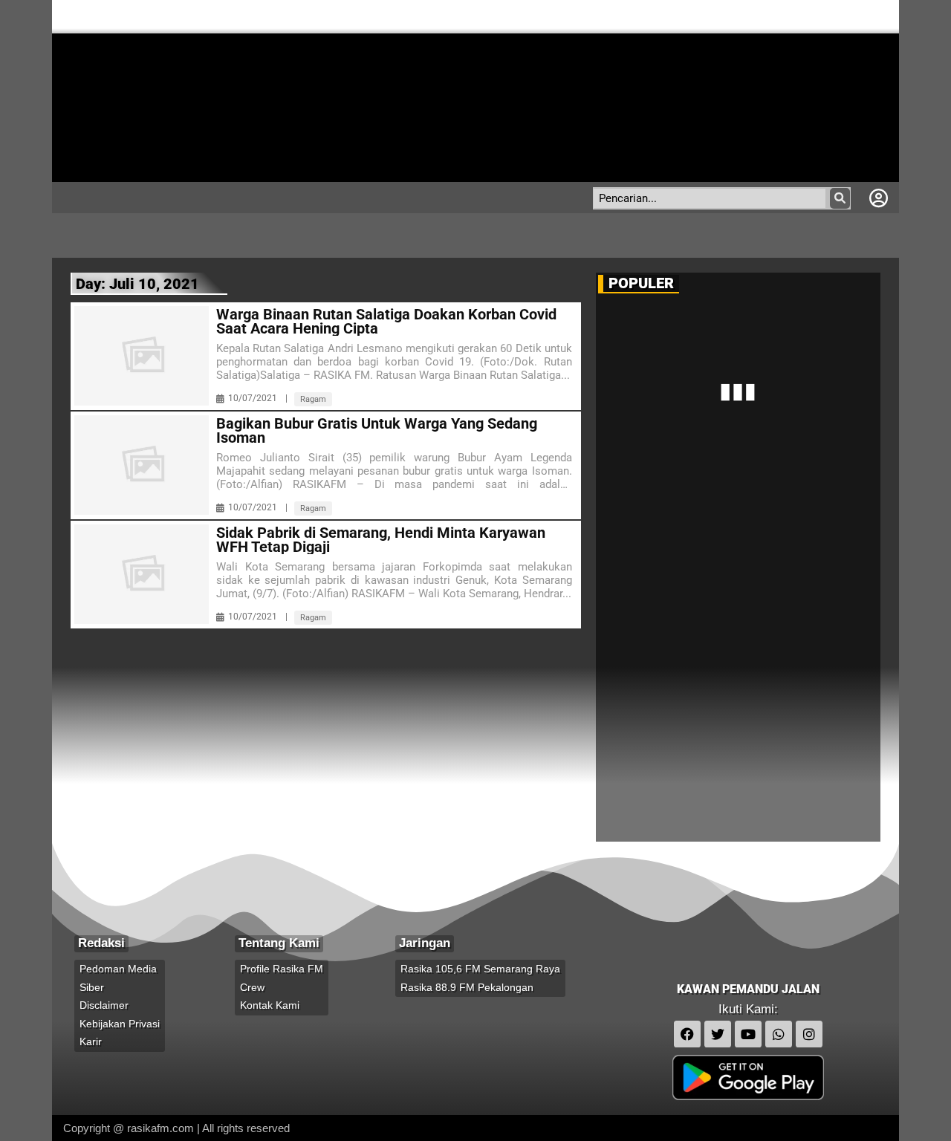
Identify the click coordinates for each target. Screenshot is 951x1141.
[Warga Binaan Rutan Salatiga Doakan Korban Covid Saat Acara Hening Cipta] (141, 356)
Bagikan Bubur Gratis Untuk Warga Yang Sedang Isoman (376, 431)
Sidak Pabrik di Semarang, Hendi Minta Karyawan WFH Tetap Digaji (380, 540)
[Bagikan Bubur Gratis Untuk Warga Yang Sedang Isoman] (141, 465)
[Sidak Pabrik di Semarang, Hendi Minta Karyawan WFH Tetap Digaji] (141, 574)
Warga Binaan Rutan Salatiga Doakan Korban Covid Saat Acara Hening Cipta (386, 322)
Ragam (313, 399)
